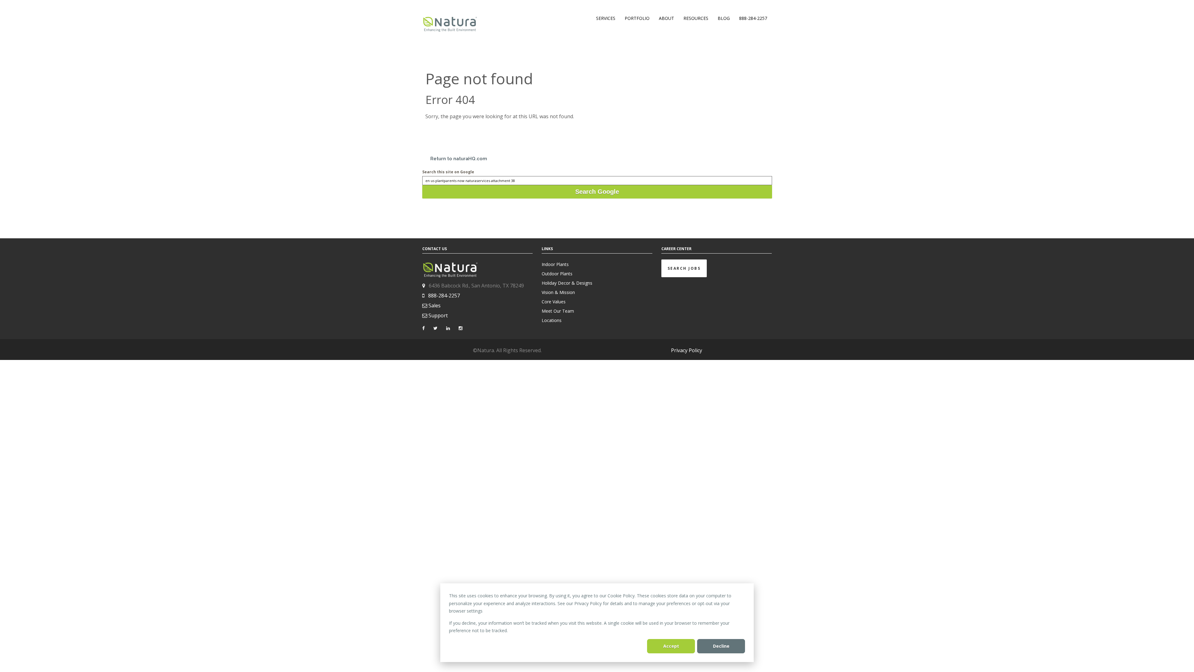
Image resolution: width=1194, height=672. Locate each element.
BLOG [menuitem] (724, 18)
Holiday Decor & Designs (567, 283)
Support (438, 315)
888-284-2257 (444, 295)
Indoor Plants (555, 264)
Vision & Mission (558, 292)
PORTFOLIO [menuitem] (637, 18)
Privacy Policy (686, 350)
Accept (671, 646)
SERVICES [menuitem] (605, 18)
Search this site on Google (448, 172)
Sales (434, 305)
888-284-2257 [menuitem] (753, 18)
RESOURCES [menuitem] (695, 18)
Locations (552, 320)
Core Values (554, 302)
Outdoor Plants (557, 274)
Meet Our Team (558, 311)
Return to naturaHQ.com (458, 158)
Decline (721, 646)
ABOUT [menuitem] (666, 18)
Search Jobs (684, 268)
